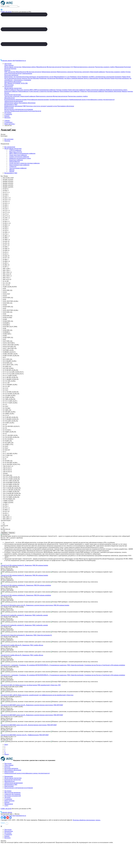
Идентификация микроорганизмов (38, 99)
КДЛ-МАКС (17, 83)
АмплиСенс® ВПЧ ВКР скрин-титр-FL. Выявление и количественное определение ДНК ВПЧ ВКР (32, 705)
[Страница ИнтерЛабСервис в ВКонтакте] (5, 818)
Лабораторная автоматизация (13, 101)
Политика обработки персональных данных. (87, 820)
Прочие (6, 93)
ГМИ (24, 106)
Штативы (36, 78)
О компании (8, 114)
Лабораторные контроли (49, 72)
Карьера (6, 116)
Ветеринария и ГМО (10, 104)
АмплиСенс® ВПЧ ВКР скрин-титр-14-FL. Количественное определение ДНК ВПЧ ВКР (29, 725)
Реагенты (7, 70)
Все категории (8, 139)
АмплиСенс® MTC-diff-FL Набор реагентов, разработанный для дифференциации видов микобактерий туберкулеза (37, 695)
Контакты (7, 117)
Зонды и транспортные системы (94, 78)
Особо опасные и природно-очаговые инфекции (44, 91)
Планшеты (118, 76)
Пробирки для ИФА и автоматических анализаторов (98, 76)
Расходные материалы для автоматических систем (38, 76)
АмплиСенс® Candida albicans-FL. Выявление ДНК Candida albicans (22, 645)
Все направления (9, 147)
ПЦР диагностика (10, 72)
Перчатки (107, 78)
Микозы (124, 91)
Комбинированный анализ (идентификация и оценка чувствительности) (92, 99)
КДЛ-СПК (24, 83)
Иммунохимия (8, 85)
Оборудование (8, 65)
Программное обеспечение (12, 81)
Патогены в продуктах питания (36, 106)
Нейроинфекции (23, 91)
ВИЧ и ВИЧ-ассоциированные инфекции (43, 89)
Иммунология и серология (65, 72)
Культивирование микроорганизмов (15, 99)
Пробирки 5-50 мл (75, 76)
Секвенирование (27, 73)
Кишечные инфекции (11, 91)
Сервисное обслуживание (12, 794)
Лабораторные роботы (29, 67)
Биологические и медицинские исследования (18, 109)
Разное (112, 78)
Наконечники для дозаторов (13, 76)
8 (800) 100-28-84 (6, 11)
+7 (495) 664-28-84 (6, 815)
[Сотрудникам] (1, 10)
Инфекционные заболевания (13, 106)
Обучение (7, 797)
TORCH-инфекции (10, 89)
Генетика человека (62, 89)
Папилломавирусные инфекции (70, 91)
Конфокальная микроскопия (19, 111)
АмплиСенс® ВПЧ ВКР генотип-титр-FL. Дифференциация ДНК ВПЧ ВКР (25, 735)
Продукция (7, 63)
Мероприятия (8, 804)
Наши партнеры (9, 800)
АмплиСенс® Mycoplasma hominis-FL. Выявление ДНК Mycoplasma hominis (24, 565)
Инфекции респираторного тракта (116, 89)
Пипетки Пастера (27, 78)
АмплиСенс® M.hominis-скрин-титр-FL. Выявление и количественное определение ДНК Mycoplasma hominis (35, 605)
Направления (8, 86)
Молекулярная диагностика (13, 67)
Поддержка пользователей (12, 795)
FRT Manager (8, 83)
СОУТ (6, 805)
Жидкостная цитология (54, 67)
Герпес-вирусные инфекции (76, 89)
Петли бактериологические (12, 78)
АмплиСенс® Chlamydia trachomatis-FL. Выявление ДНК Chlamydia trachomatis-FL (26, 635)
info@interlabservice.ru (19, 60)
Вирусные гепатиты (23, 89)
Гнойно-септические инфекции (95, 89)
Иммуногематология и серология (84, 67)
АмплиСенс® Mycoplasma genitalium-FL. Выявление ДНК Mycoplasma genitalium (26, 585)
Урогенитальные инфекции (95, 91)
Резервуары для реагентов (47, 78)
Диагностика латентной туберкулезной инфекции (89, 72)
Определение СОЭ (67, 67)
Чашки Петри (126, 76)
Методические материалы (12, 792)
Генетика (13, 68)
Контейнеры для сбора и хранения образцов (69, 78)
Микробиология (41, 67)
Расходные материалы (11, 75)
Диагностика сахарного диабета (105, 67)
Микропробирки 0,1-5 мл (62, 76)
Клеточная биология (14, 73)
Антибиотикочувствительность (59, 99)
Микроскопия (119, 67)
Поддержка (7, 112)
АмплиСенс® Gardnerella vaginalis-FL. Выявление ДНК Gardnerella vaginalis (24, 615)
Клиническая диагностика (12, 94)
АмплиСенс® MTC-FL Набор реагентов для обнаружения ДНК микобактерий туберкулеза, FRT (31, 685)
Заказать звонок (7, 60)
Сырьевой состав (51, 106)
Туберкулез (83, 91)
